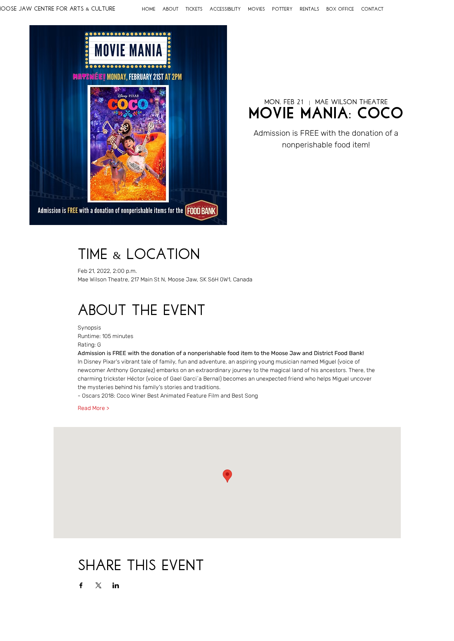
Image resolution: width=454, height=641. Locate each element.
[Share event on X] (98, 585)
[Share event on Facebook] (81, 585)
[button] (170, 9)
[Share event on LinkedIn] (115, 585)
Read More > (93, 408)
